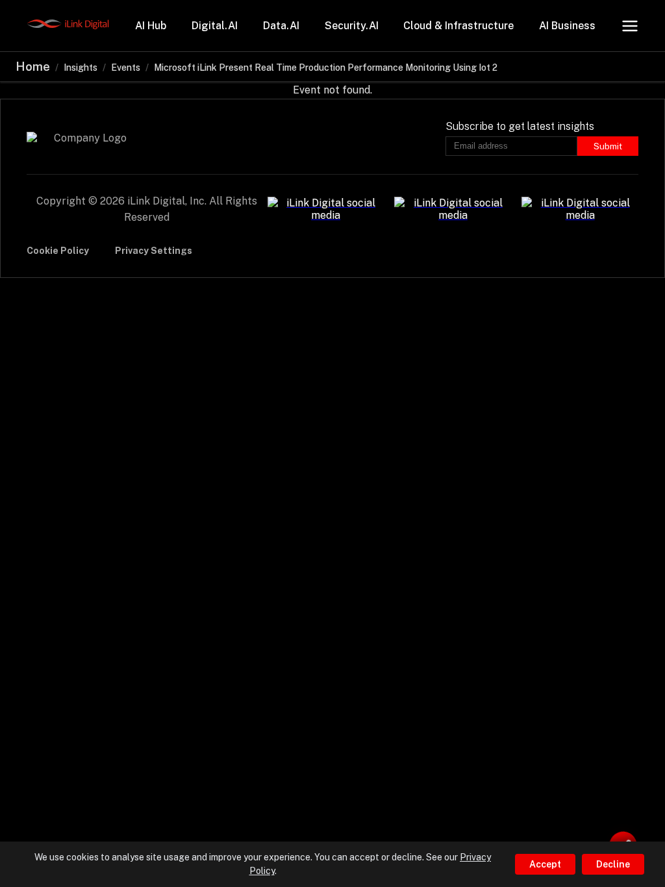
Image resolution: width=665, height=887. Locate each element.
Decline (613, 864)
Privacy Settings (153, 250)
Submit (608, 146)
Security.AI (352, 25)
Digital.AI (215, 25)
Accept (545, 864)
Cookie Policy (58, 250)
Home (33, 66)
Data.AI (281, 25)
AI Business (567, 25)
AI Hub (150, 25)
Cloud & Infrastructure (458, 25)
